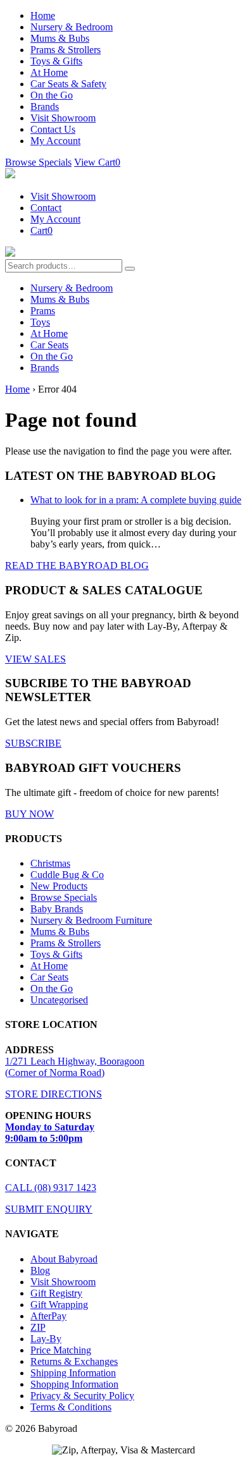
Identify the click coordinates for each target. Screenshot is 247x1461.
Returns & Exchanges (74, 1361)
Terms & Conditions (70, 1407)
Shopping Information (74, 1384)
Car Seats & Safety (68, 83)
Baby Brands (56, 908)
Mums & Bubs (59, 38)
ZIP (38, 1327)
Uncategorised (59, 999)
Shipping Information (73, 1372)
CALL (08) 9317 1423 (50, 1187)
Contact (45, 207)
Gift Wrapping (59, 1304)
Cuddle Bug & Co (67, 874)
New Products (58, 886)
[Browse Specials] (10, 253)
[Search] (130, 269)
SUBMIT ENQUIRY (48, 1209)
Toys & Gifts (56, 61)
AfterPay (48, 1316)
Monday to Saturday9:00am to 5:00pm (49, 1133)
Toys (40, 322)
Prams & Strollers (65, 49)
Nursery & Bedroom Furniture (91, 920)
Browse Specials (38, 162)
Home (42, 15)
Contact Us (52, 129)
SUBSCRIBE (33, 743)
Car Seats (49, 344)
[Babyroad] (10, 174)
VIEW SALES (35, 659)
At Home (49, 72)
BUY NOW (29, 814)
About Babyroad (64, 1259)
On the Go (51, 95)
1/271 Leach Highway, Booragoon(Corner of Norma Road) (74, 1067)
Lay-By (45, 1338)
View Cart (97, 162)
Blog (40, 1270)
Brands (44, 106)
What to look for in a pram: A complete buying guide (135, 499)
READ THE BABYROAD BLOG (77, 565)
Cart (41, 230)
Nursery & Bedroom (71, 26)
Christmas (50, 863)
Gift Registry (56, 1293)
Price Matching (60, 1350)
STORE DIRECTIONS (53, 1094)
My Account (55, 140)
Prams (42, 310)
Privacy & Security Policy (82, 1395)
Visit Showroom (63, 118)
